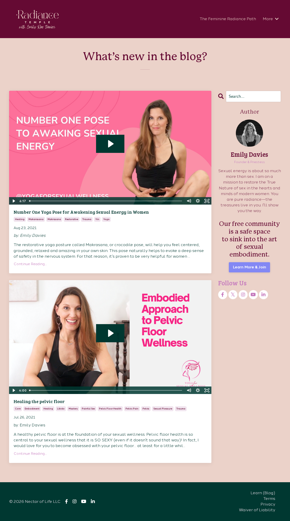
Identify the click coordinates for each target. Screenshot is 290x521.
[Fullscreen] (207, 201)
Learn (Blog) (263, 492)
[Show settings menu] (198, 201)
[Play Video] (13, 201)
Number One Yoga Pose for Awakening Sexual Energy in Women (81, 212)
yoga (106, 219)
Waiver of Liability (257, 509)
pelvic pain (132, 408)
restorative (71, 219)
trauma (86, 219)
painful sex (88, 408)
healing (19, 219)
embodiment (32, 408)
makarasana (36, 219)
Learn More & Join (249, 267)
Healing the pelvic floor (39, 401)
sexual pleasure (162, 408)
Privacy (268, 504)
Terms (269, 498)
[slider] (106, 201)
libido (61, 408)
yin (97, 219)
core (18, 408)
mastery (73, 408)
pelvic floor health (110, 408)
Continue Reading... (30, 264)
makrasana (54, 219)
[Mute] (188, 201)
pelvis (146, 408)
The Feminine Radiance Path (228, 18)
